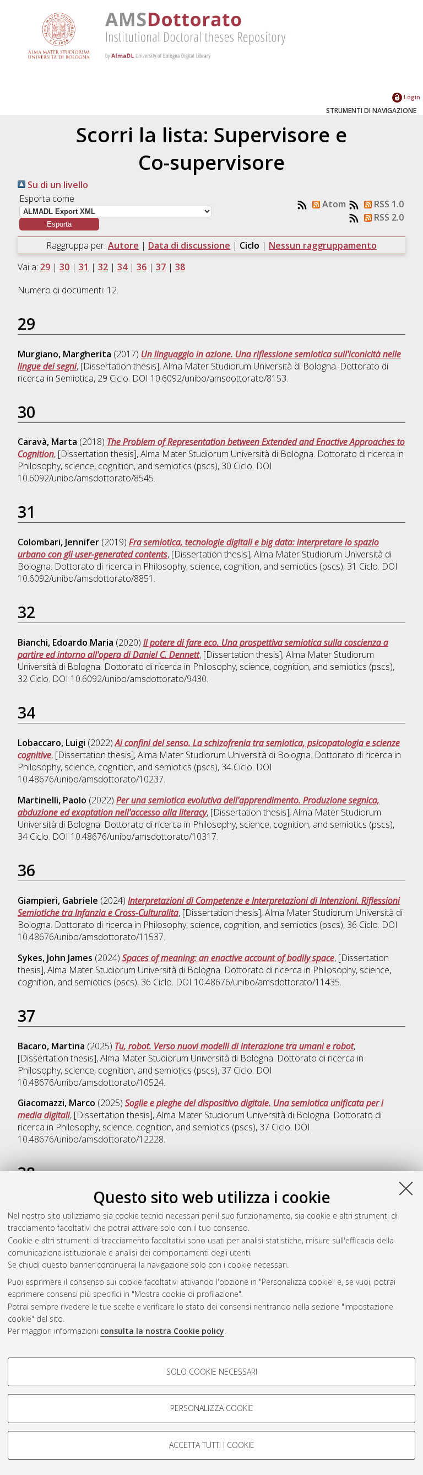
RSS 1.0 (388, 204)
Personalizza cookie (211, 1408)
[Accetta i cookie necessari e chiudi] (406, 1188)
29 (45, 267)
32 (103, 267)
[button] (59, 224)
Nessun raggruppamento (323, 245)
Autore (123, 245)
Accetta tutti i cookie (211, 1445)
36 (142, 267)
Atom (333, 204)
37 (161, 267)
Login (411, 97)
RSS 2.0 (388, 217)
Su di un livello (56, 185)
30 (64, 267)
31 (84, 267)
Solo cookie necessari (211, 1371)
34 (122, 267)
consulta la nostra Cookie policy (162, 1331)
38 (180, 267)
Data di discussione (189, 245)
